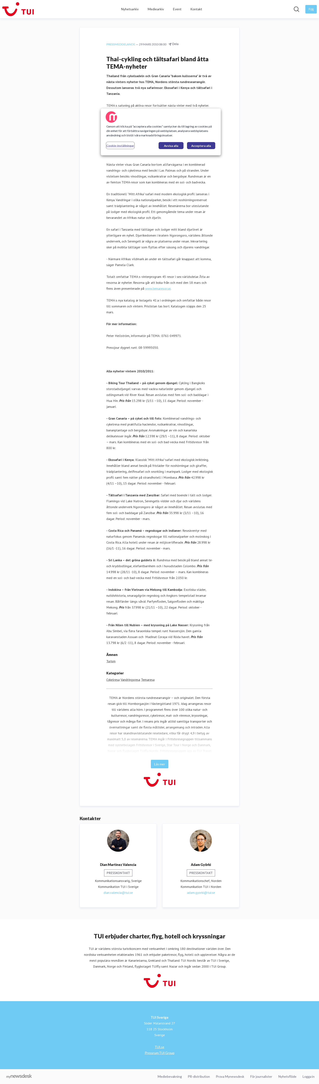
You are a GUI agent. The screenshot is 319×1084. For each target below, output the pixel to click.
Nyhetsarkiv (130, 9)
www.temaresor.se (158, 288)
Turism (111, 661)
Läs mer (159, 764)
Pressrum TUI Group (159, 1053)
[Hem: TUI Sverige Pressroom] (18, 9)
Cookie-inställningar (120, 145)
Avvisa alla (171, 145)
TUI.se (159, 1047)
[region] (161, 131)
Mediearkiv (156, 9)
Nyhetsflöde (287, 1076)
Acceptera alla (201, 145)
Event (177, 9)
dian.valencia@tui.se (118, 892)
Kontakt (196, 9)
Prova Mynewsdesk (230, 1076)
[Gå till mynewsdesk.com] (19, 1077)
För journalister (261, 1076)
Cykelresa (113, 680)
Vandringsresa (130, 680)
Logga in (308, 1076)
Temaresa (148, 680)
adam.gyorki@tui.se (201, 892)
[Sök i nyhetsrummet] (296, 9)
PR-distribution (199, 1076)
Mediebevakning (169, 1076)
